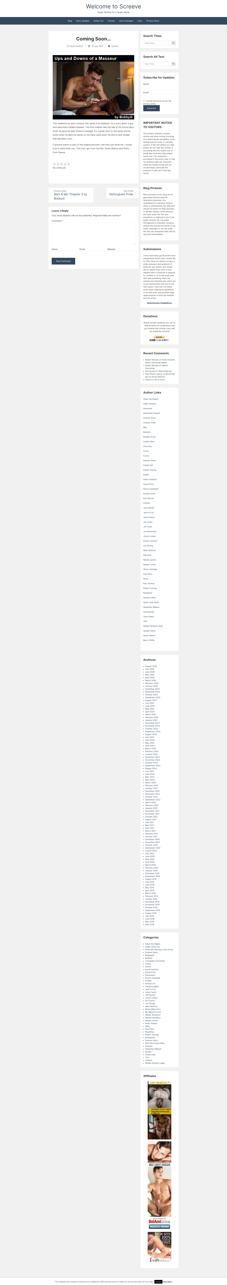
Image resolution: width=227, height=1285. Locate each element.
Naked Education (153, 1017)
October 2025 (151, 694)
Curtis (146, 451)
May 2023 (149, 777)
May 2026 (149, 675)
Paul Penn (147, 574)
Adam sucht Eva (152, 947)
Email (82, 249)
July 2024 (149, 737)
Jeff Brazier (150, 995)
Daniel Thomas (150, 470)
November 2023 (152, 760)
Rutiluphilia (150, 1037)
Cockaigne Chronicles (155, 961)
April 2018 (149, 924)
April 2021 (149, 828)
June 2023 (150, 774)
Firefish (146, 503)
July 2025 (149, 703)
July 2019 (149, 882)
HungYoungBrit (152, 986)
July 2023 (149, 771)
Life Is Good (159, 379)
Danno (146, 474)
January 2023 (151, 788)
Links (140, 21)
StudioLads (150, 1054)
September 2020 (152, 848)
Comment (57, 221)
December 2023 (152, 757)
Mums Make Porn (153, 1009)
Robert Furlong (150, 588)
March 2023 (150, 782)
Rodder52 (147, 593)
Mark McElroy (149, 550)
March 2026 (150, 680)
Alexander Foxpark (151, 413)
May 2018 (149, 921)
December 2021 (152, 811)
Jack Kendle (148, 508)
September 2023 (152, 765)
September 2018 (152, 910)
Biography (149, 955)
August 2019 (150, 879)
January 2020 (151, 870)
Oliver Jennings (150, 569)
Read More (167, 1282)
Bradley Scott (149, 437)
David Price (148, 484)
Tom (145, 621)
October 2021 (151, 816)
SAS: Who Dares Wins (155, 1043)
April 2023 (150, 780)
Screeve (115, 46)
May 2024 (149, 743)
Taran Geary (148, 616)
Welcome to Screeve (113, 6)
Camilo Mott (148, 441)
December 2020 (152, 839)
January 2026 (151, 686)
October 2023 (151, 763)
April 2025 (150, 711)
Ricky (145, 579)
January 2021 (151, 836)
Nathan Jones (149, 564)
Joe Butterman (149, 531)
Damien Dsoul (149, 460)
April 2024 (150, 745)
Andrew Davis (149, 418)
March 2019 (150, 893)
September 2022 (152, 799)
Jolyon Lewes (149, 536)
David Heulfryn (76, 46)
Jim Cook (147, 526)
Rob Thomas (149, 583)
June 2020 (150, 856)
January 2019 (151, 899)
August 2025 (151, 700)
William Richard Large (153, 626)
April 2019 (149, 890)
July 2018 (149, 916)
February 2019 (151, 896)
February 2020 (151, 868)
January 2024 (151, 754)
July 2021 (149, 822)
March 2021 (150, 831)
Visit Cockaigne (126, 21)
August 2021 (150, 819)
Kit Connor (150, 1000)
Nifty (147, 1026)
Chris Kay (147, 446)
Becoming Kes (165, 371)
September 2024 (152, 731)
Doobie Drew (149, 493)
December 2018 (152, 902)
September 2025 (152, 697)
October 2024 (151, 728)
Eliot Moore (148, 498)
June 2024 (150, 740)
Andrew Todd (149, 422)
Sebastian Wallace (151, 607)
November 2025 (152, 692)
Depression (150, 975)
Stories (148, 1052)
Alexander (147, 408)
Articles (111, 21)
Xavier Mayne (149, 635)
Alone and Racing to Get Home (159, 949)
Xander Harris (149, 631)
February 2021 (151, 833)
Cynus (146, 456)
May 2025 (149, 709)
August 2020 (151, 850)
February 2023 (151, 785)
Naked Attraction (152, 1015)
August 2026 (151, 666)
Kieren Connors (150, 541)
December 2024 (152, 723)
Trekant (148, 1060)
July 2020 (149, 853)
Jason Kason (149, 517)
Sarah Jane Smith (151, 602)
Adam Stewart (149, 404)
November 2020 (152, 842)
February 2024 (151, 751)
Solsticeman (148, 612)
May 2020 (149, 859)
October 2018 (151, 907)
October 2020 (151, 845)
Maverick (147, 555)
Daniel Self (148, 465)
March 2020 (150, 865)
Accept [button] (158, 1282)
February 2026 (151, 683)
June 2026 (150, 672)
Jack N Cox (148, 512)
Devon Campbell (150, 489)
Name (55, 249)
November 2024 (152, 726)
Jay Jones (147, 522)
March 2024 (150, 748)
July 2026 (149, 669)
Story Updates (82, 21)
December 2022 (152, 791)
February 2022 (151, 805)
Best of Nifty (149, 640)
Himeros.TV (150, 983)
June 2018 (149, 919)
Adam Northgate (150, 399)
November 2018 (152, 904)
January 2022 (151, 808)
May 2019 (149, 887)
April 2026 (150, 677)
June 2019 (149, 885)
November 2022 (152, 794)
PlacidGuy (149, 1032)
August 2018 (150, 913)
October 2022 (151, 797)
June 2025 (150, 706)
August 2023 (151, 768)
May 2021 (149, 825)
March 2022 (150, 802)
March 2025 (150, 714)
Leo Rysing (148, 545)
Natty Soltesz (151, 1023)
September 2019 (152, 876)
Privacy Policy (152, 21)
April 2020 (150, 862)
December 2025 (152, 689)
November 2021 (152, 814)
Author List (98, 21)
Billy (145, 427)
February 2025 (151, 717)
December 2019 (152, 873)
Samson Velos (149, 597)
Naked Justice (149, 560)
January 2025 (151, 720)
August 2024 (151, 734)
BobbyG (147, 432)
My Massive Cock (153, 1012)
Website (111, 249)
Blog (70, 21)
